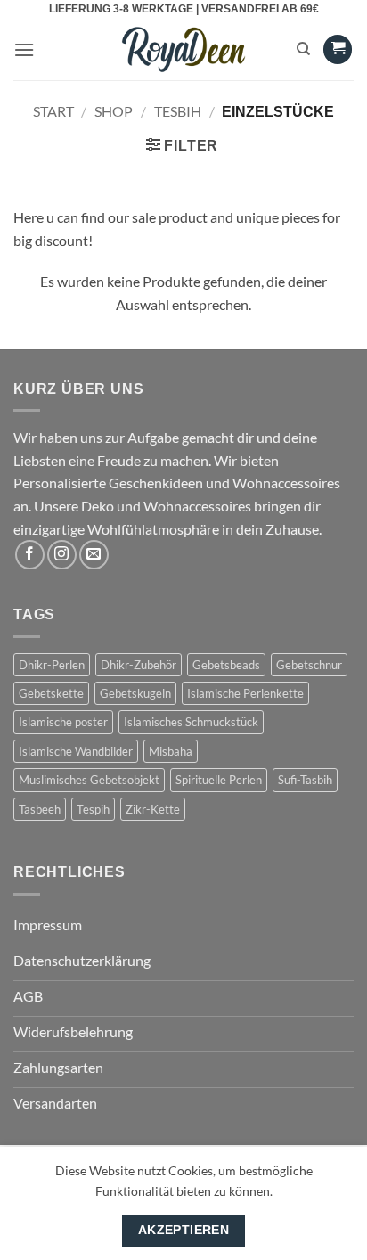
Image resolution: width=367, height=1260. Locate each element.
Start (53, 110)
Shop (113, 110)
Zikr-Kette (153, 809)
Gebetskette (51, 693)
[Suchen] (303, 49)
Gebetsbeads (226, 665)
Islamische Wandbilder (76, 751)
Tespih (93, 809)
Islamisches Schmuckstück (191, 722)
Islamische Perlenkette (245, 693)
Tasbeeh (40, 809)
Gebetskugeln (135, 693)
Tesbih (177, 110)
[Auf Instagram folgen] (62, 554)
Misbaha (170, 751)
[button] (24, 49)
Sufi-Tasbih (305, 780)
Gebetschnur (309, 665)
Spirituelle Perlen (218, 780)
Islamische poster (63, 722)
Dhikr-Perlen (52, 665)
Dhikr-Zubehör (138, 665)
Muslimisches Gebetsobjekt (89, 780)
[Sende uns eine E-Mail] (94, 554)
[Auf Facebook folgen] (30, 554)
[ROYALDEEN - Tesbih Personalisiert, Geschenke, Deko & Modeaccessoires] (184, 49)
